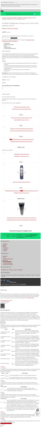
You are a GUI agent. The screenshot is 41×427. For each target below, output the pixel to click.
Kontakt (5, 250)
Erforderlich (4, 322)
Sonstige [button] (2, 418)
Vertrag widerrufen (7, 261)
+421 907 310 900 (29, 236)
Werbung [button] (2, 412)
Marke (5, 45)
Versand (4, 246)
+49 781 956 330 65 (33, 234)
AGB (4, 257)
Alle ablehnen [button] (9, 300)
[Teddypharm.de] (3, 8)
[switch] (37, 415)
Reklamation (5, 260)
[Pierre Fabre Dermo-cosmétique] (6, 91)
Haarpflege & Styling (27, 17)
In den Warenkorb (14, 38)
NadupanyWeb (23, 284)
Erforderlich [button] (2, 321)
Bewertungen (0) (7, 47)
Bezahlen (4, 245)
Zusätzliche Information (9, 44)
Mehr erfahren (31, 297)
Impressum (5, 256)
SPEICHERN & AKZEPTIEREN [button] (6, 423)
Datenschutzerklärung (8, 258)
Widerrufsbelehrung (7, 262)
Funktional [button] (2, 366)
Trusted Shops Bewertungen (10, 48)
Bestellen (5, 243)
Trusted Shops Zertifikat (8, 264)
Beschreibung (7, 43)
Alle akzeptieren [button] (3, 300)
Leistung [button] (2, 380)
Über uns (5, 249)
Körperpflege (19, 17)
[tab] (21, 43)
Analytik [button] (2, 392)
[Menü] (39, 408)
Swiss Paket (5, 247)
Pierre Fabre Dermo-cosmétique (11, 28)
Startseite (4, 17)
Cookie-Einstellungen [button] (5, 301)
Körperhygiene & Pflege (11, 17)
